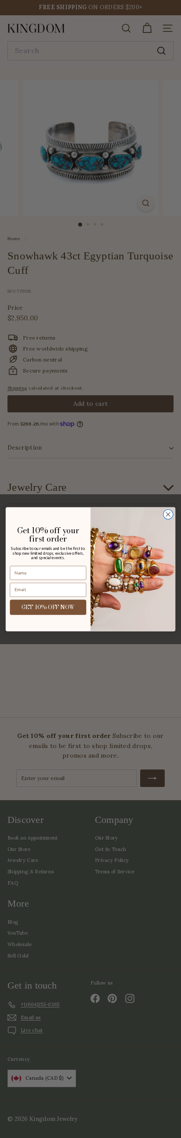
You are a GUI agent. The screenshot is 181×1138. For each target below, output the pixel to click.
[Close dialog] (168, 514)
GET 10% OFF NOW (48, 607)
